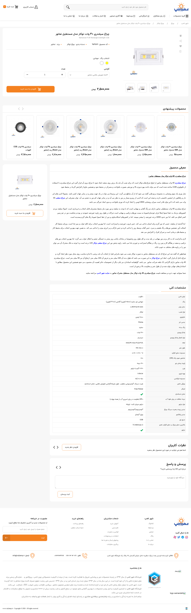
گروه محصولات (179, 16)
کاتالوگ (151, 524)
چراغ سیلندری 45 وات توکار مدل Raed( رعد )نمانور (50, 148)
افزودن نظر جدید (71, 447)
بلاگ (151, 536)
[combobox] (88, 75)
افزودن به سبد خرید (23, 213)
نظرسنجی (115, 528)
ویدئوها (129, 16)
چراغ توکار (160, 23)
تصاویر (151, 532)
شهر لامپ (184, 23)
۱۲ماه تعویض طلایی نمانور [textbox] (97, 75)
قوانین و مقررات (112, 532)
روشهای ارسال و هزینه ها (109, 540)
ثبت (43, 538)
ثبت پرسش (65, 494)
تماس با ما (68, 16)
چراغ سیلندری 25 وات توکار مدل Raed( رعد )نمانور (110, 148)
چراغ (172, 23)
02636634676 (59, 556)
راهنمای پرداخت (78, 524)
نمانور (53, 44)
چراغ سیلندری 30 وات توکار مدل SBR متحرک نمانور (141, 148)
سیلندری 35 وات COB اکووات (22, 148)
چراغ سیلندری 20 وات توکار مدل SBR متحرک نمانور (171, 148)
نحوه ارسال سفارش (77, 528)
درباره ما (82, 16)
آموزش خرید (114, 524)
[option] (171, 137)
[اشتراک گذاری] (180, 41)
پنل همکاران (158, 16)
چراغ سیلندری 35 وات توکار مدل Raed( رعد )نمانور (80, 148)
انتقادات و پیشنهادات (111, 536)
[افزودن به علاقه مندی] (180, 46)
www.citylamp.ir (8, 608)
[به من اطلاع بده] (180, 36)
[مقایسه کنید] (180, 51)
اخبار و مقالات (97, 16)
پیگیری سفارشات (112, 544)
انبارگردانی (143, 16)
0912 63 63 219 (71, 556)
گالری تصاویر (115, 16)
